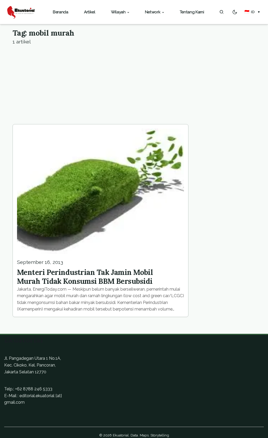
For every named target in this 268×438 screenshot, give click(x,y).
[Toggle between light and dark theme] (235, 12)
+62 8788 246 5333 (33, 388)
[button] (252, 12)
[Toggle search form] (221, 12)
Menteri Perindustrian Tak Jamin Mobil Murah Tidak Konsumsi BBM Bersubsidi (85, 277)
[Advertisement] (134, 84)
